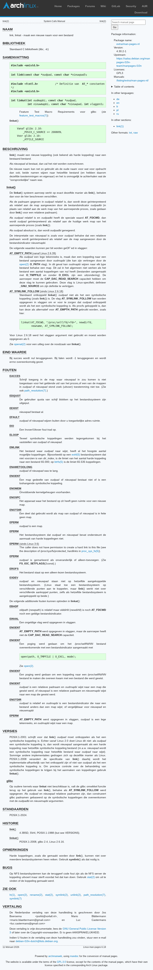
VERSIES (10, 731)
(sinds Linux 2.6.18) (36, 291)
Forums (90, 6)
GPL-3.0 (61, 962)
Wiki (103, 6)
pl (117, 110)
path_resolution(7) (35, 390)
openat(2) (20, 344)
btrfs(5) (58, 461)
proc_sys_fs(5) (90, 551)
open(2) (24, 264)
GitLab (116, 6)
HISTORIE (10, 823)
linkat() (11, 187)
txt (130, 132)
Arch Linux (20, 5)
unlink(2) (76, 894)
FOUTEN (9, 370)
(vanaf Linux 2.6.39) (33, 253)
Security (131, 6)
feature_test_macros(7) (33, 115)
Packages (73, 6)
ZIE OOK (9, 889)
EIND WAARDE (14, 352)
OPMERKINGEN (15, 850)
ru (117, 113)
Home (58, 6)
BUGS (7, 867)
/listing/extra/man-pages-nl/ (132, 80)
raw (135, 132)
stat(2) (91, 877)
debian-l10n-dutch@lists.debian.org (37, 941)
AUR (144, 6)
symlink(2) (62, 894)
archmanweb (55, 956)
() (13, 829)
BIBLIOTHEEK (14, 43)
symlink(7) (16, 898)
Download (141, 12)
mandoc (74, 956)
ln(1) (12, 894)
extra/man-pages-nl (128, 43)
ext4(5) (76, 454)
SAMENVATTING (16, 57)
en (117, 102)
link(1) (120, 126)
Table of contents (124, 86)
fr (117, 106)
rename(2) (36, 894)
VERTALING (12, 906)
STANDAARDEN (15, 809)
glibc (10, 780)
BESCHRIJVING (15, 149)
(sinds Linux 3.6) (24, 543)
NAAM (8, 29)
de (117, 99)
